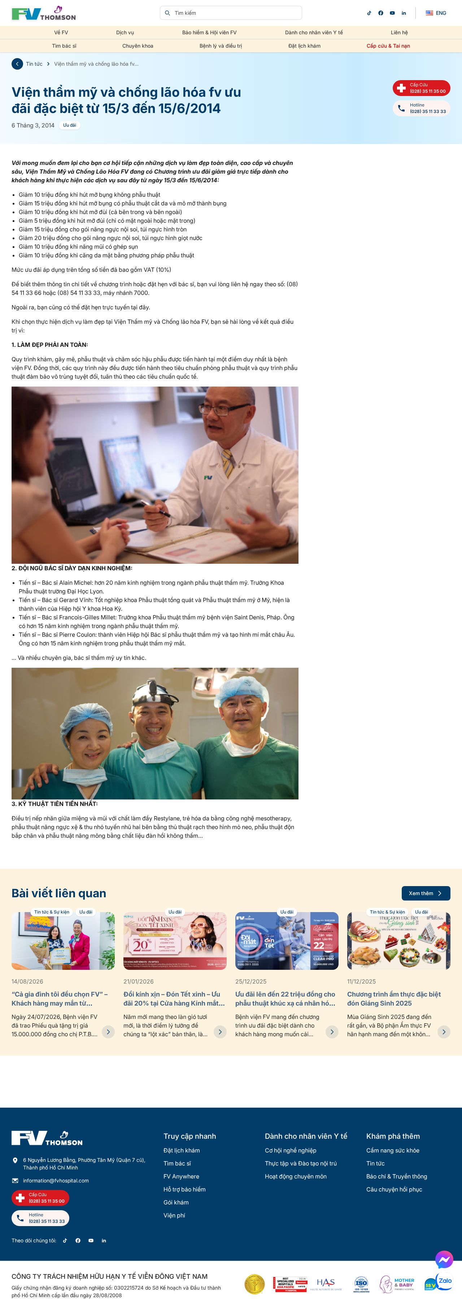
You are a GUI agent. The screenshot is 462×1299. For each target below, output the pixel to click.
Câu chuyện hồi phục (394, 1189)
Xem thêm (421, 893)
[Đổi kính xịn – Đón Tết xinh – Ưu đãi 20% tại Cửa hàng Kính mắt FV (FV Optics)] (220, 1031)
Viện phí (174, 1215)
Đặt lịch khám (304, 46)
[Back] (17, 64)
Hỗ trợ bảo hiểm (185, 1189)
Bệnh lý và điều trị (221, 46)
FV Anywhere (181, 1176)
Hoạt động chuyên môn (296, 1176)
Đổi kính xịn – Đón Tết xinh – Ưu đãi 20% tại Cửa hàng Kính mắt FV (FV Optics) (171, 1003)
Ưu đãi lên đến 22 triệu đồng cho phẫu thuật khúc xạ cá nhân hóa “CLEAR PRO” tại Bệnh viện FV (285, 1003)
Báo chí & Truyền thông (396, 1176)
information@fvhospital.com (56, 1180)
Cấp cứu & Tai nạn (388, 46)
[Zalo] (444, 1281)
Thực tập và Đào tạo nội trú (301, 1163)
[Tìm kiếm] (167, 13)
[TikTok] (369, 13)
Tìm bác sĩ (64, 46)
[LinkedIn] (404, 13)
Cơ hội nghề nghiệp (291, 1150)
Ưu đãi (69, 125)
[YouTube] (392, 13)
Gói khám (176, 1202)
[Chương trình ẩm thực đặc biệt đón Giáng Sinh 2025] (443, 1031)
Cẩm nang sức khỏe (392, 1150)
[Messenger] (444, 1260)
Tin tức (34, 64)
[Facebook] (381, 13)
